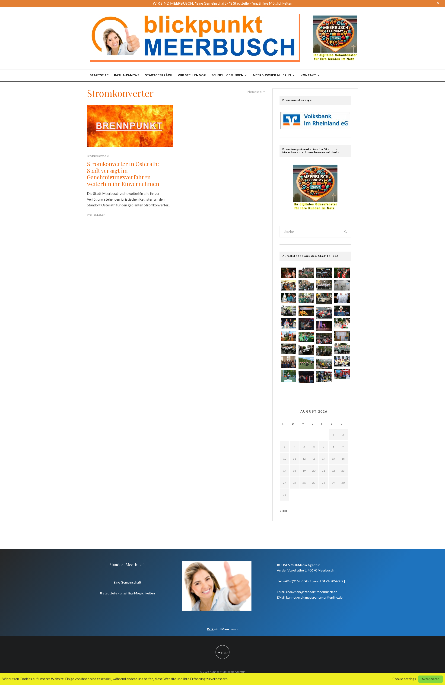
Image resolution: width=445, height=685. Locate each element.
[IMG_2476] (324, 351)
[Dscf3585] (288, 362)
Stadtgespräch (158, 75)
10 (284, 458)
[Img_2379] (324, 326)
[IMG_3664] (306, 273)
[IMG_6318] (342, 348)
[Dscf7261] (324, 298)
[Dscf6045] (288, 376)
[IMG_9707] (288, 349)
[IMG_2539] (306, 350)
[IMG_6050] (342, 361)
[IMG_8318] (306, 337)
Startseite (99, 75)
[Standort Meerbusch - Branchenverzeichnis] (335, 18)
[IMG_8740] (324, 285)
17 (284, 470)
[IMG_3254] (342, 336)
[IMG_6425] (342, 323)
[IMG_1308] (324, 338)
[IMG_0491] (288, 311)
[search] (346, 231)
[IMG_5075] (342, 374)
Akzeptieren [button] (430, 679)
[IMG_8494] (288, 323)
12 (304, 458)
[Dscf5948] (306, 363)
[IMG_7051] (306, 285)
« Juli (283, 511)
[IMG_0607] (342, 311)
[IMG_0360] (342, 285)
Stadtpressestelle (98, 156)
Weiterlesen (96, 214)
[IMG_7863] (306, 311)
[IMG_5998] (342, 273)
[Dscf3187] (306, 324)
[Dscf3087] (306, 377)
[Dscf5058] (324, 312)
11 (294, 458)
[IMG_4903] (306, 298)
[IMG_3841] (288, 336)
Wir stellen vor (192, 75)
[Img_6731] (288, 285)
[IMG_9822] (342, 298)
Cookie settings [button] (404, 679)
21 (323, 470)
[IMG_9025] (288, 298)
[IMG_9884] (324, 364)
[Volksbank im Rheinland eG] (315, 128)
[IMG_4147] (324, 273)
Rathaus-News (126, 75)
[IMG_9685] (288, 273)
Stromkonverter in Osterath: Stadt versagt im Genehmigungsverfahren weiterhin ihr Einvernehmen (123, 174)
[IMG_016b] (324, 376)
